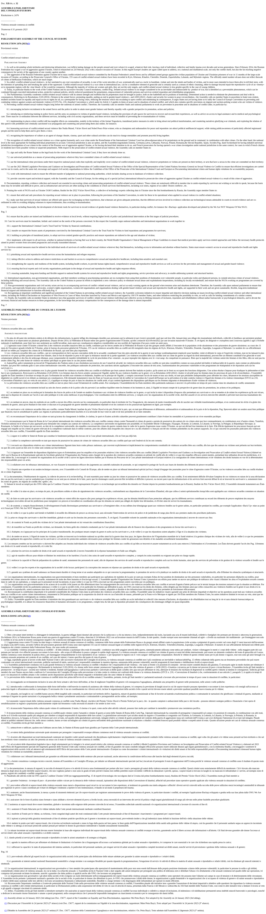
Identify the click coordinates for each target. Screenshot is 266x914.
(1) (28, 43)
